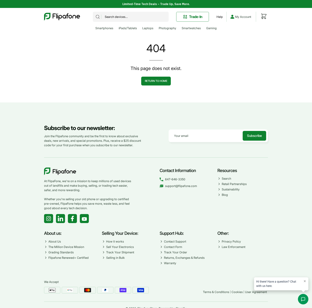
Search (226, 178)
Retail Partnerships (234, 183)
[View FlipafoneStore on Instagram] (48, 218)
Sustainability (231, 189)
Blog (225, 194)
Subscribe (254, 136)
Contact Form (173, 246)
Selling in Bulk (115, 257)
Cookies (237, 292)
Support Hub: (172, 233)
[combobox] (131, 17)
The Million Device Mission (66, 246)
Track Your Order (175, 252)
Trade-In (195, 17)
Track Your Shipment (120, 252)
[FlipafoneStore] (62, 17)
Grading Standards (61, 252)
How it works (115, 241)
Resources (227, 170)
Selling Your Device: (120, 233)
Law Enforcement (233, 246)
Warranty (170, 263)
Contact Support (175, 241)
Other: (223, 233)
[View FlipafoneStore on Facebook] (72, 218)
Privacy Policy (231, 241)
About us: (52, 233)
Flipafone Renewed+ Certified (68, 257)
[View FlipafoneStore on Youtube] (84, 218)
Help (219, 17)
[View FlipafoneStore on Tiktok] (60, 218)
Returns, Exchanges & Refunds (184, 257)
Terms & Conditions (216, 292)
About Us (54, 241)
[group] (156, 4)
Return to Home (156, 80)
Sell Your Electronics (120, 246)
